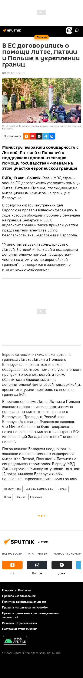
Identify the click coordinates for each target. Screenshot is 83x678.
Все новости (12, 553)
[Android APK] (15, 641)
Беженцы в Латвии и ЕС (39, 488)
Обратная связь (26, 623)
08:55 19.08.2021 (13, 73)
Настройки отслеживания (19, 629)
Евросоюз (36, 496)
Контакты (24, 590)
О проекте (9, 590)
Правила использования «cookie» (25, 607)
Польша (20, 496)
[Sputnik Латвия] (12, 32)
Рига (30, 553)
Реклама (8, 623)
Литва (7, 496)
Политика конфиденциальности (24, 602)
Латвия (63, 488)
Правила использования (19, 596)
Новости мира (12, 488)
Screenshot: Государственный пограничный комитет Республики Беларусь (41, 127)
